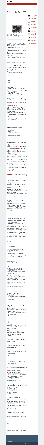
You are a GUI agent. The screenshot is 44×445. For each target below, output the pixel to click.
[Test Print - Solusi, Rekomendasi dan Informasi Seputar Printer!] (10, 1)
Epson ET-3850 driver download (14, 112)
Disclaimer (8, 438)
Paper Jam (9, 247)
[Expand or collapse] (24, 39)
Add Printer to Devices (10, 174)
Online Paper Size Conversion (10, 441)
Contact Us (8, 440)
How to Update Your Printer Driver (20, 232)
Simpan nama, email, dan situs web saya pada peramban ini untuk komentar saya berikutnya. (16, 430)
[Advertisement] (22, 6)
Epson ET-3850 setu (12, 36)
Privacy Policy (8, 439)
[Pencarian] (36, 4)
